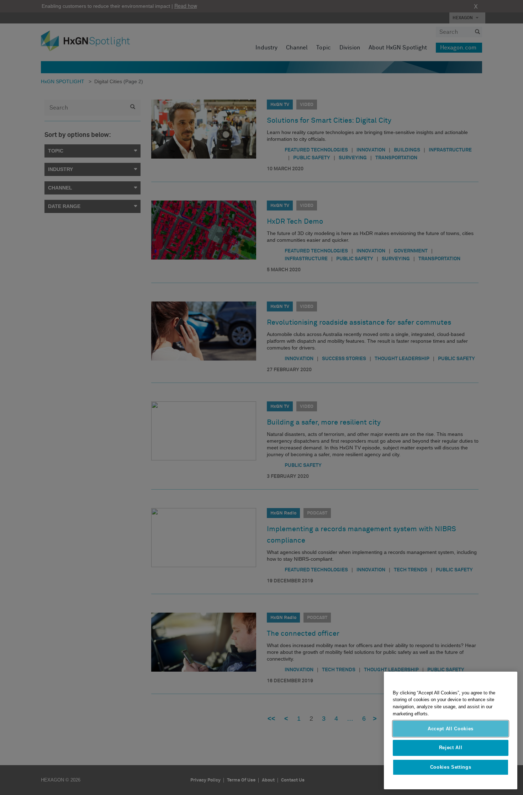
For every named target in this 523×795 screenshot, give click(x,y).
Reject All (451, 748)
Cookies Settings (450, 767)
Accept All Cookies (451, 728)
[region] (450, 730)
